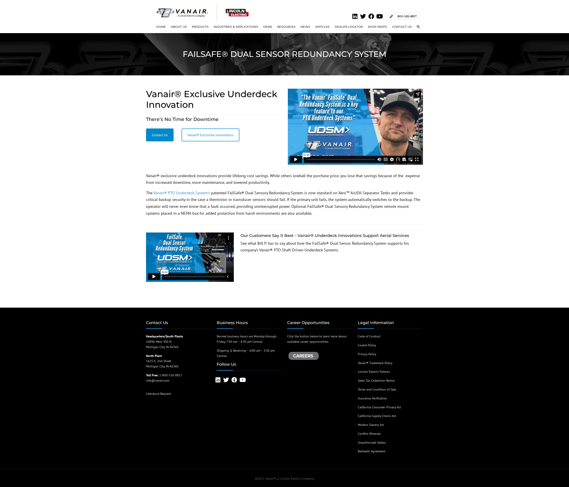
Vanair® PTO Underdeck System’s (181, 192)
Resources (286, 26)
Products (200, 26)
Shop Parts (377, 26)
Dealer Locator (349, 26)
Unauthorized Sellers (372, 443)
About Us (179, 26)
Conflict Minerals (369, 434)
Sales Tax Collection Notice (376, 381)
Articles (322, 26)
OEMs (267, 26)
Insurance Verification (372, 398)
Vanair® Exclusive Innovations (210, 135)
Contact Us (402, 26)
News (305, 26)
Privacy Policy (367, 354)
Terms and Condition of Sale (377, 389)
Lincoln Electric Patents (374, 372)
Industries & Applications (236, 26)
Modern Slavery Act (371, 425)
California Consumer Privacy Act (379, 407)
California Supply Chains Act (377, 416)
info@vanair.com (157, 381)
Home (161, 26)
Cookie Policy (367, 345)
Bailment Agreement (371, 451)
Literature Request (158, 394)
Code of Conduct (369, 336)
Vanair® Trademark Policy (375, 363)
